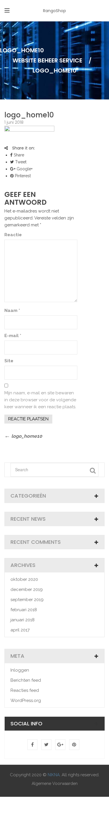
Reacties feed (24, 690)
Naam (12, 310)
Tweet (20, 162)
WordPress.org (25, 700)
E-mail (12, 335)
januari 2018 (22, 619)
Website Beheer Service (47, 60)
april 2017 (20, 630)
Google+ (24, 169)
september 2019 (27, 599)
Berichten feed (25, 680)
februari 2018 (23, 609)
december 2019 (26, 589)
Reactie (13, 234)
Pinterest (22, 175)
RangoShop (54, 11)
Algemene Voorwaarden (55, 783)
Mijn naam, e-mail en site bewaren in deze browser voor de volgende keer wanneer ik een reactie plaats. (40, 399)
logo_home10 (29, 115)
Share (18, 155)
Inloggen (19, 670)
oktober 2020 (24, 579)
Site (8, 360)
